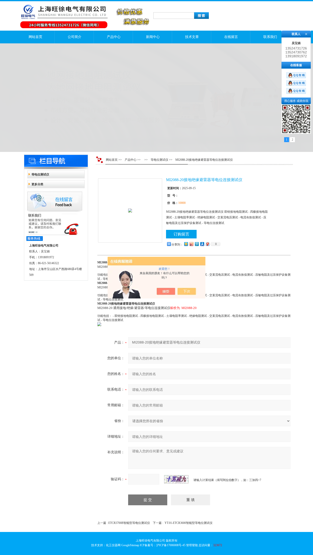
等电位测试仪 (40, 174)
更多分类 (37, 184)
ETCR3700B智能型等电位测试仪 (129, 523)
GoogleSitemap (130, 545)
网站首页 (35, 37)
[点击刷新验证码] (176, 479)
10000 (182, 203)
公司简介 (74, 37)
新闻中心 (153, 37)
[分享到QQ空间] (186, 244)
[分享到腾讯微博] (196, 244)
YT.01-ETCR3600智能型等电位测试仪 (188, 523)
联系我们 (270, 37)
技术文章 (192, 37)
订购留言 (181, 234)
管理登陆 (192, 545)
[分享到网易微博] (207, 244)
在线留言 (231, 37)
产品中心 (114, 37)
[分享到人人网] (202, 244)
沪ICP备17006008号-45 (170, 545)
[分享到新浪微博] (191, 244)
